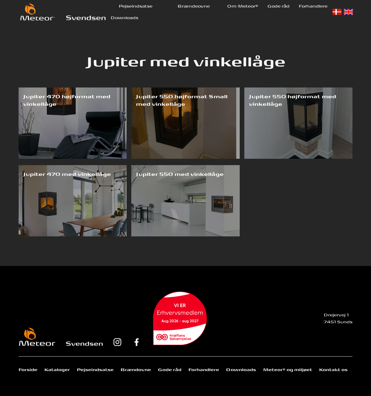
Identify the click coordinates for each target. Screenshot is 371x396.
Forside (28, 369)
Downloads (124, 17)
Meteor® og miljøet (287, 369)
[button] (135, 6)
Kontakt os (333, 369)
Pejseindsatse (135, 5)
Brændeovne (194, 5)
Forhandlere (313, 5)
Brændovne (136, 369)
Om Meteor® (242, 5)
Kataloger (57, 369)
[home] (37, 11)
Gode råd (279, 5)
